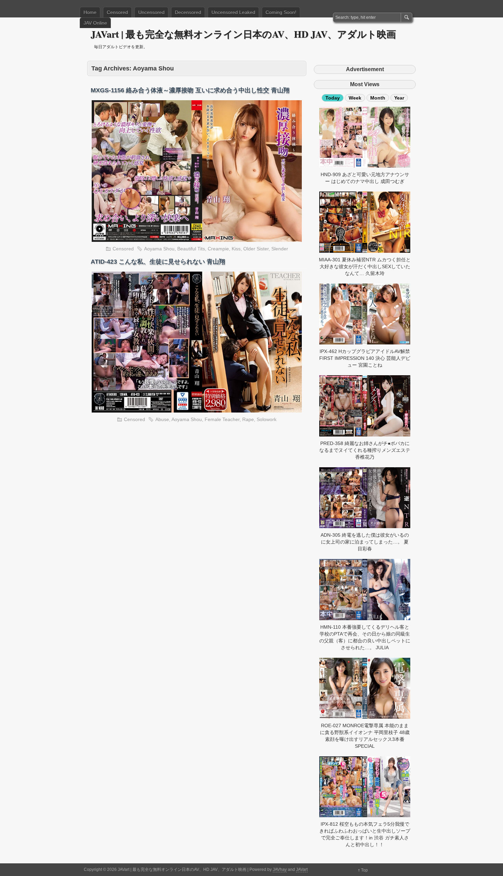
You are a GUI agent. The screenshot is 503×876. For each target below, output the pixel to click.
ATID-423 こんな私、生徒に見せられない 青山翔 (158, 261)
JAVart (302, 869)
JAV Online (95, 23)
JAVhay (280, 869)
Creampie (218, 248)
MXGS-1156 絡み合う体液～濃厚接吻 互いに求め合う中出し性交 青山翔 (190, 90)
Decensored (188, 12)
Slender (279, 248)
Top (364, 870)
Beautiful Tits (191, 248)
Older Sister (256, 248)
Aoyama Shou (159, 248)
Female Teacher (222, 419)
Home (89, 12)
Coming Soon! (281, 12)
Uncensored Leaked (233, 12)
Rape (248, 419)
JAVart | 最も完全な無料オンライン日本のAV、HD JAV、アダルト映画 (243, 34)
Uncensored (151, 12)
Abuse (162, 419)
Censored (117, 12)
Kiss (236, 248)
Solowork (266, 419)
